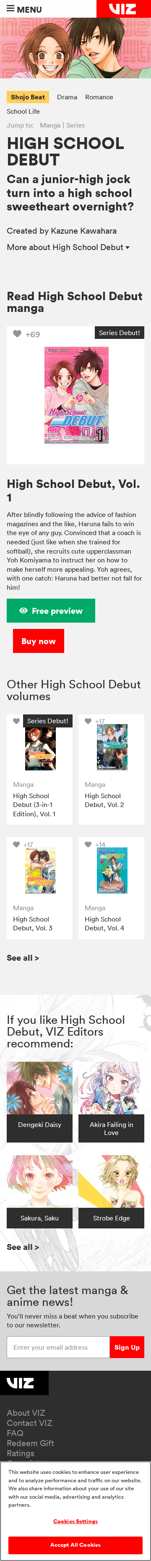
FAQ (15, 1433)
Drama (67, 97)
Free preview (57, 610)
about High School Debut (66, 247)
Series (75, 125)
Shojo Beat (28, 96)
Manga (50, 125)
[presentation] (40, 747)
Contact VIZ (29, 1423)
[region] (75, 1511)
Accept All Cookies (75, 1545)
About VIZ (26, 1413)
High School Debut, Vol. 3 (32, 923)
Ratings (20, 1453)
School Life (23, 111)
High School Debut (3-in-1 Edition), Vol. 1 (34, 804)
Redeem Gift (30, 1443)
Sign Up (127, 1347)
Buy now (38, 641)
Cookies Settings (75, 1521)
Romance (99, 97)
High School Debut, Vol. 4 (104, 923)
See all (23, 957)
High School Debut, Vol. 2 (104, 800)
